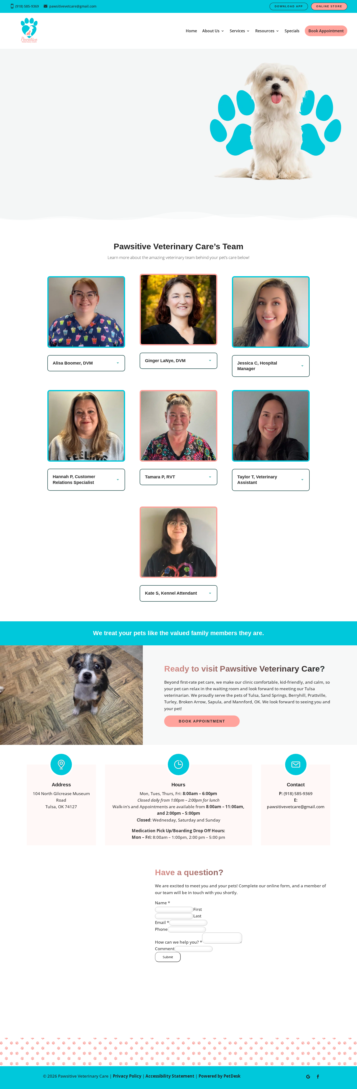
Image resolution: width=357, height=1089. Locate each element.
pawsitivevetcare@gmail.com (72, 6)
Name (162, 903)
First (197, 909)
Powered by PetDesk (219, 1076)
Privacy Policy (127, 1076)
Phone (161, 929)
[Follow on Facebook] (318, 1077)
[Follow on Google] (308, 1077)
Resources (264, 30)
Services (237, 30)
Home (191, 30)
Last (197, 916)
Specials (292, 30)
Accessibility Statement (169, 1076)
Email (162, 922)
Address (61, 784)
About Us (211, 30)
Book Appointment (202, 721)
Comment (164, 948)
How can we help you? (178, 942)
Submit (168, 957)
